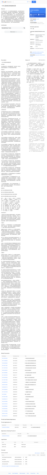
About (10, 473)
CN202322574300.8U (5, 427)
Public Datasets (22, 473)
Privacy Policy (33, 473)
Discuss (31, 56)
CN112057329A (4, 375)
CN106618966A (4, 363)
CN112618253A (4, 360)
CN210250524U (4, 389)
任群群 (35, 20)
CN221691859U (4, 401)
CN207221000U (4, 384)
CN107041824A (4, 377)
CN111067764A (4, 367)
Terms (28, 473)
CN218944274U (4, 415)
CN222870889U (4, 406)
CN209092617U (4, 399)
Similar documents (40, 52)
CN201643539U (4, 370)
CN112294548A (4, 411)
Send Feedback (15, 473)
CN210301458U (4, 396)
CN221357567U (4, 403)
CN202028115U (4, 387)
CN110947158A (4, 379)
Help (38, 473)
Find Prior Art (42, 14)
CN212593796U (4, 358)
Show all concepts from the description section (10, 466)
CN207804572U (4, 382)
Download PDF (34, 14)
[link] (7, 457)
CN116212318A (4, 391)
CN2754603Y (4, 394)
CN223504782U (4, 408)
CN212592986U (4, 372)
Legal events (34, 52)
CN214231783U (4, 365)
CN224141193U (4, 413)
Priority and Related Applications (36, 53)
